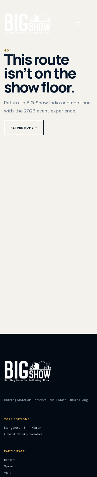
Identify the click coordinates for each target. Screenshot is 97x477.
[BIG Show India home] (27, 23)
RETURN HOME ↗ (24, 127)
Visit (7, 473)
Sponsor (10, 466)
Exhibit (9, 460)
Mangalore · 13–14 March (22, 427)
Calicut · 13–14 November (23, 434)
